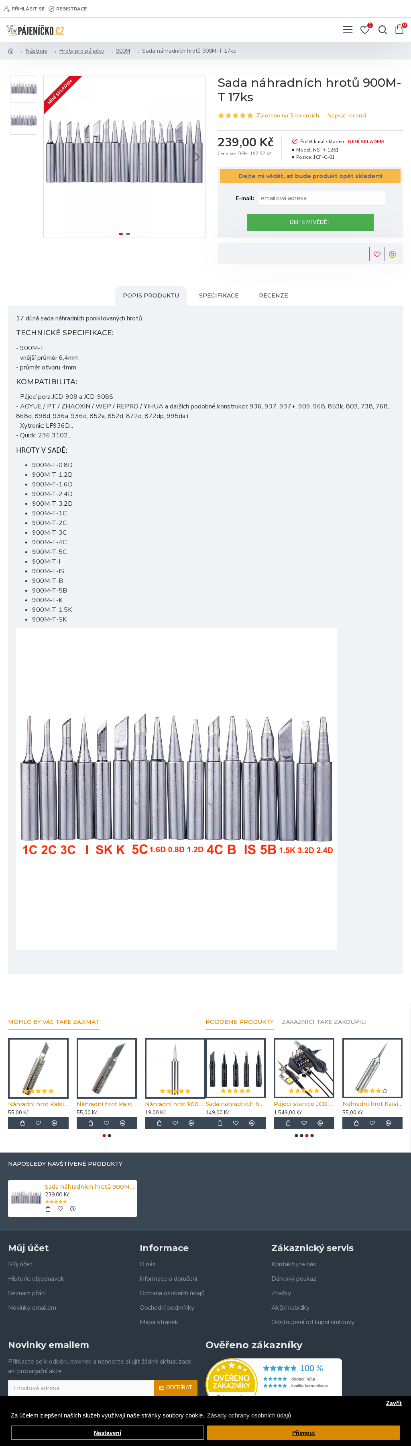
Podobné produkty (240, 1022)
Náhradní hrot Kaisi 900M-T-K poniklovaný (107, 1104)
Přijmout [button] (303, 1433)
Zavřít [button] (394, 1403)
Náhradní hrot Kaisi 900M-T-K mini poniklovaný (38, 1104)
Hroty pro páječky (81, 51)
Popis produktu (151, 295)
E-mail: (245, 198)
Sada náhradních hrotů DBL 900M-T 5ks (236, 1104)
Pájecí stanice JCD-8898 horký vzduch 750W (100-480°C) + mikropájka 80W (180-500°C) (304, 1104)
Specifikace (219, 295)
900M (123, 51)
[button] (52, 157)
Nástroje (36, 51)
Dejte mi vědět (310, 222)
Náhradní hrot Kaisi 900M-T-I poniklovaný (372, 1104)
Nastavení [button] (107, 1433)
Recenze (273, 295)
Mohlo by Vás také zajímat (54, 1022)
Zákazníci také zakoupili (324, 1022)
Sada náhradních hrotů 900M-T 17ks (89, 1186)
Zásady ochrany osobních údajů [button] (249, 1415)
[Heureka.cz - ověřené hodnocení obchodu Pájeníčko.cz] (274, 1384)
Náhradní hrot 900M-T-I (175, 1104)
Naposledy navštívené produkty (65, 1164)
